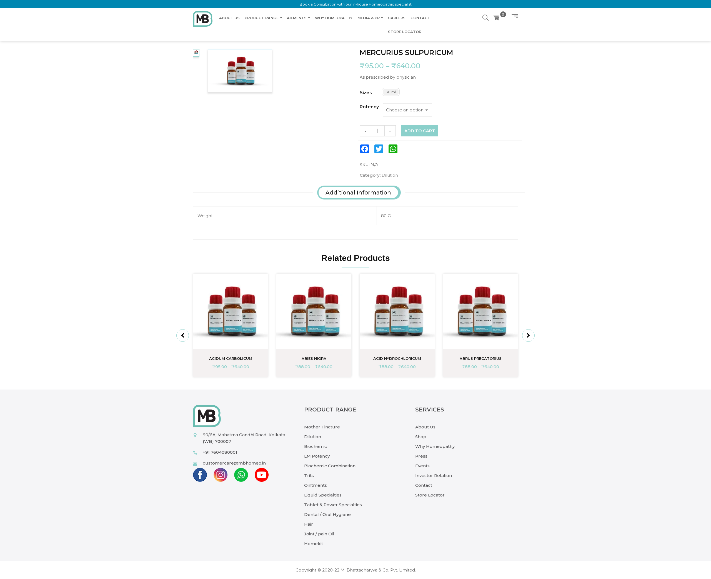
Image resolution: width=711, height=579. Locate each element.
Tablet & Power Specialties (333, 504)
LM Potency (317, 456)
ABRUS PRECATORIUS (481, 358)
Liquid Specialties (323, 495)
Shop (420, 436)
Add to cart (419, 130)
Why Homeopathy (435, 446)
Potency (369, 107)
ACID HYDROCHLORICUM (397, 358)
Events (422, 465)
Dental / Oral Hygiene (327, 514)
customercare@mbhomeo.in (234, 463)
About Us (425, 427)
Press (421, 456)
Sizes (366, 93)
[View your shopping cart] (498, 18)
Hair (308, 524)
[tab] (358, 192)
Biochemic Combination (330, 465)
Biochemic (315, 446)
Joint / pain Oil (319, 533)
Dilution (390, 175)
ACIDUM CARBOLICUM (230, 358)
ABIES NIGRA (314, 358)
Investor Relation (433, 475)
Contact (423, 485)
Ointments (315, 485)
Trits (309, 475)
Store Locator (430, 495)
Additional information (358, 192)
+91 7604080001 (220, 452)
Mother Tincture (322, 427)
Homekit (313, 543)
